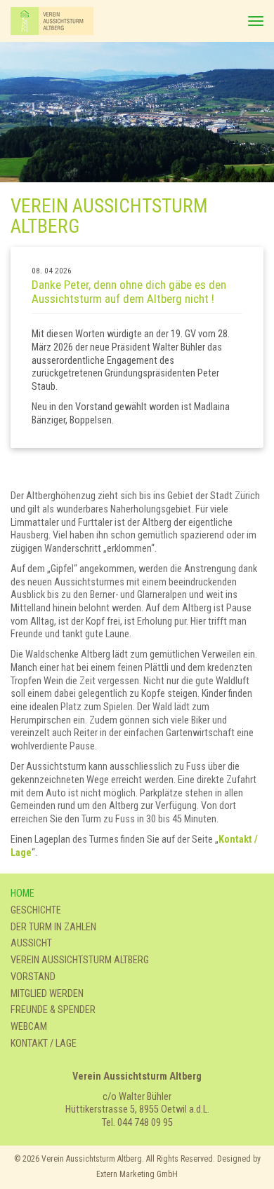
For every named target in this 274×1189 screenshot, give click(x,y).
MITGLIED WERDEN (47, 994)
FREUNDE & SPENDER (53, 1010)
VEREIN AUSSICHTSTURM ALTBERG (80, 960)
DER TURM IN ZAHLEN (53, 927)
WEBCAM (29, 1027)
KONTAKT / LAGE (44, 1043)
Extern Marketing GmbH (137, 1174)
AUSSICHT (31, 943)
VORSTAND (33, 977)
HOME (22, 893)
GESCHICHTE (36, 910)
